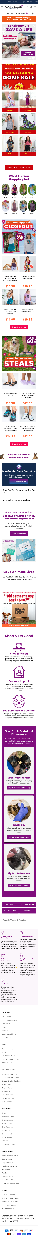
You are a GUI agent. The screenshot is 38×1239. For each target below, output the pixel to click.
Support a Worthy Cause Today (19, 788)
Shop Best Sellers (10, 911)
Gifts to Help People (9, 1195)
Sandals (10, 110)
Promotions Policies (9, 1056)
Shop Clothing (7, 1123)
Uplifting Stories (8, 1176)
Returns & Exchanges (9, 1020)
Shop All (5, 1113)
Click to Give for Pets (9, 1074)
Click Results (6, 1037)
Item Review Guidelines (10, 1059)
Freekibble (6, 1091)
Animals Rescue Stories (10, 1156)
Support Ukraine (8, 1208)
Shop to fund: (15, 13)
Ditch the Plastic (19, 534)
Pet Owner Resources (9, 1166)
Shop (4, 2)
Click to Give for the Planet (11, 1081)
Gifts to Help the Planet (10, 1198)
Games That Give (8, 1098)
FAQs (4, 1027)
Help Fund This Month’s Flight (19, 885)
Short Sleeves (10, 154)
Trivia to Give (6, 1084)
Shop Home (6, 1130)
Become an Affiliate (9, 1034)
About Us (5, 1030)
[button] (27, 7)
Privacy (4, 1052)
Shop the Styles (19, 327)
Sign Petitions (27, 2)
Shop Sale (27, 911)
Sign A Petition (7, 1102)
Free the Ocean (7, 1095)
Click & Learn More (19, 481)
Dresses (28, 110)
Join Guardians (13, 2)
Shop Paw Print (10, 904)
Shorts (28, 154)
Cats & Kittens (7, 1159)
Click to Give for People (10, 1077)
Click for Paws (7, 1088)
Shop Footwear (7, 1127)
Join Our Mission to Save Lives (19, 837)
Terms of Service (8, 1049)
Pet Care (5, 1173)
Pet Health (6, 1169)
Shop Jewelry (7, 1137)
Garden (28, 132)
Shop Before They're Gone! (19, 167)
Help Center (6, 1017)
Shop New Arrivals (27, 904)
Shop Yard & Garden (9, 1134)
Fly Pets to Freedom (9, 1205)
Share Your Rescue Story (10, 1183)
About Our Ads (7, 1063)
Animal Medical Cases (9, 1202)
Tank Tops (10, 132)
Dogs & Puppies (7, 1162)
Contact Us (6, 1024)
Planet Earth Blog (8, 1180)
